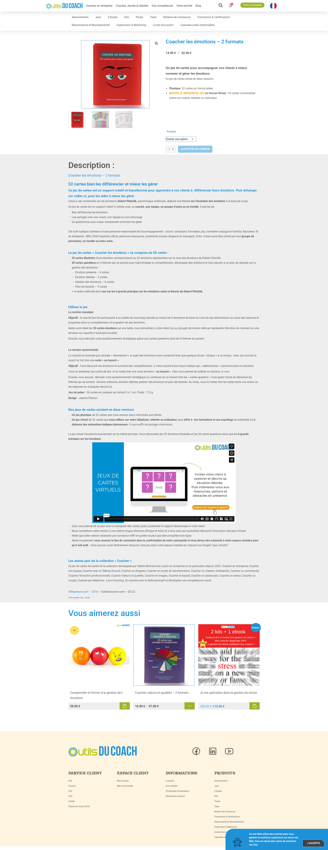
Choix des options (189, 705)
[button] (220, 5)
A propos (170, 781)
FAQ (70, 781)
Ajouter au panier (195, 149)
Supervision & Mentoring (131, 25)
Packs (139, 17)
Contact (72, 786)
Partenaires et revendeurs (177, 791)
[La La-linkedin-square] (212, 751)
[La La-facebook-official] (196, 751)
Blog (198, 5)
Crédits (71, 801)
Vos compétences (162, 5)
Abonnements (80, 17)
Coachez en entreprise (99, 5)
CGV (70, 791)
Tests (153, 17)
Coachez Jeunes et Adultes (132, 5)
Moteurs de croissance (176, 17)
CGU (70, 796)
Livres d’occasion (163, 25)
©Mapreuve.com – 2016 (83, 591)
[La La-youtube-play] (229, 751)
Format (171, 131)
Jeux (98, 17)
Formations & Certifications (213, 17)
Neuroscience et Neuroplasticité (91, 25)
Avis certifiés (171, 786)
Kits (126, 17)
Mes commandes (125, 786)
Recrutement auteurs (175, 796)
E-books (113, 17)
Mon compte (123, 781)
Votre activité (184, 5)
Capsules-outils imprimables (197, 25)
